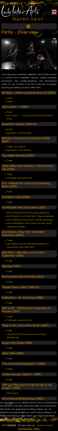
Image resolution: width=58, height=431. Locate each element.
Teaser (10, 101)
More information (25, 429)
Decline (12, 425)
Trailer (10, 98)
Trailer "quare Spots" (16, 146)
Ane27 (10, 129)
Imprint (37, 429)
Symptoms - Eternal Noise (19, 133)
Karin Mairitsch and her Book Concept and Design (30, 219)
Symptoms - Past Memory (19, 150)
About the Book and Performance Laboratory (28, 212)
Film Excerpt (12, 393)
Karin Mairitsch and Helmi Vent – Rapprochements (30, 216)
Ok (3, 425)
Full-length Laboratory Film (19, 178)
